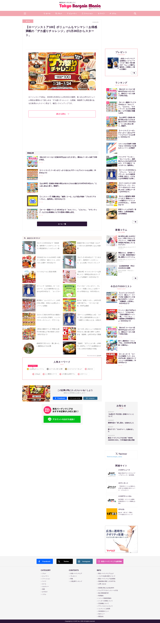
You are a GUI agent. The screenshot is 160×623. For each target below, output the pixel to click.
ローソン (83, 374)
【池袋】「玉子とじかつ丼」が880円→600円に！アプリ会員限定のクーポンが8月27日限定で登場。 (89, 346)
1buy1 (36, 374)
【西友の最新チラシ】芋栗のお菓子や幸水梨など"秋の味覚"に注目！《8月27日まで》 (49, 331)
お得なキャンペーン (36, 368)
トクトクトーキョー (74, 369)
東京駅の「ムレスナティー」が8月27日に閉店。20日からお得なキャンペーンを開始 (48, 303)
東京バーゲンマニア (80, 5)
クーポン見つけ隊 (55, 369)
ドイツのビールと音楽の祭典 (46, 272)
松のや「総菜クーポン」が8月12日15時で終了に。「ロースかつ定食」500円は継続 (89, 303)
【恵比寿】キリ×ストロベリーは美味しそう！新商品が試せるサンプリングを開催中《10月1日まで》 (89, 274)
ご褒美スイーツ (50, 374)
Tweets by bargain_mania (114, 456)
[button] (25, 13)
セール (28, 21)
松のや (89, 369)
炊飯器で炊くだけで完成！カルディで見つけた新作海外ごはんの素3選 (89, 245)
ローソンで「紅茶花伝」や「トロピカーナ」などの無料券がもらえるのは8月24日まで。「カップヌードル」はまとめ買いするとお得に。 (49, 291)
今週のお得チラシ (67, 374)
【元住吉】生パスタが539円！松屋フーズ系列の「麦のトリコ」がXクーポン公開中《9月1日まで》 (49, 260)
